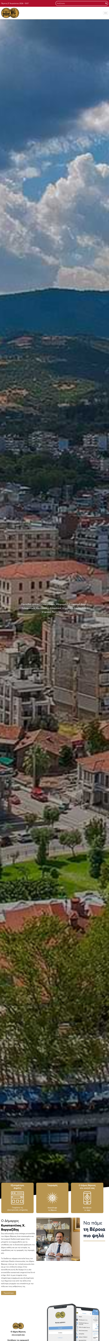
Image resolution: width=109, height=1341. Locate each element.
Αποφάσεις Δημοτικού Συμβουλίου (68, 608)
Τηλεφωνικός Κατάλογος (35, 608)
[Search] (106, 3)
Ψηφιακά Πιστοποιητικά (54, 611)
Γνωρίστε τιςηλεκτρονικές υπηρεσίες (17, 1208)
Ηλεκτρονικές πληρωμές (54, 604)
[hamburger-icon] (105, 12)
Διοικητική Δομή (78, 604)
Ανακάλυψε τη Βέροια (52, 1208)
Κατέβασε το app (87, 1208)
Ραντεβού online (30, 604)
